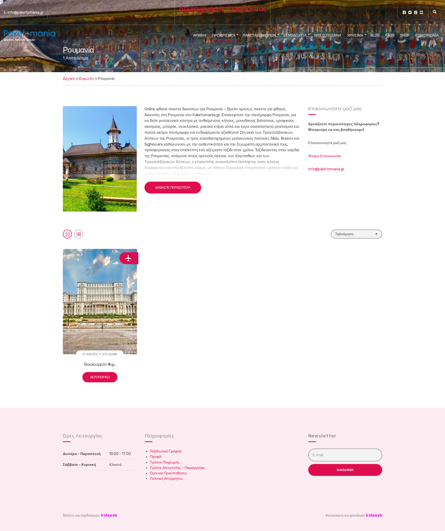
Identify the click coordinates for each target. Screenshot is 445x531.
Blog (375, 35)
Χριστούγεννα (327, 35)
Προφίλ (155, 456)
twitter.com (410, 12)
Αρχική (199, 35)
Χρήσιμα (355, 35)
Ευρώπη (86, 78)
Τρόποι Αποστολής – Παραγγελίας (177, 468)
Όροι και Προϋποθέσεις (168, 473)
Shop (404, 35)
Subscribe (345, 470)
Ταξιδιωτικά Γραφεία (166, 451)
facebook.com (404, 12)
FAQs (390, 35)
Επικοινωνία (427, 35)
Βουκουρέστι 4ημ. (100, 364)
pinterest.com (415, 12)
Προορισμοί (223, 35)
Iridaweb (109, 515)
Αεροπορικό (100, 377)
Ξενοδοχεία (294, 35)
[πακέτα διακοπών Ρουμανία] (100, 158)
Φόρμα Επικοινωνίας (324, 156)
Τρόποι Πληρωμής (165, 462)
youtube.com (421, 12)
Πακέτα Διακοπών (259, 35)
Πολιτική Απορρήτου (166, 478)
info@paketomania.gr (326, 169)
